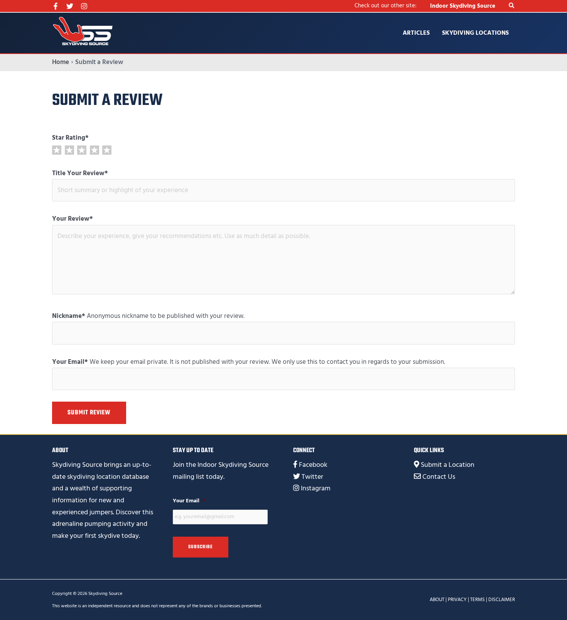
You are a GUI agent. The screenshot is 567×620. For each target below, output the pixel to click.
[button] (512, 6)
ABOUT (437, 599)
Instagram (316, 488)
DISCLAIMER (501, 599)
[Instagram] (84, 6)
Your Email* (70, 362)
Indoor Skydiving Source (462, 6)
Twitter (312, 476)
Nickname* (68, 316)
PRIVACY (457, 599)
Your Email (189, 500)
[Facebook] (55, 6)
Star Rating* (70, 137)
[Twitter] (69, 6)
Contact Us (438, 476)
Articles (416, 33)
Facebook (313, 465)
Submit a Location (447, 465)
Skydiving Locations (475, 33)
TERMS (477, 599)
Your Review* (72, 218)
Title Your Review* (80, 173)
